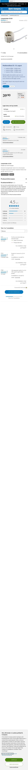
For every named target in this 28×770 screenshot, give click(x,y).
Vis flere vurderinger (14, 291)
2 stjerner (5, 218)
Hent (7, 122)
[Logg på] (22, 9)
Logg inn (12, 86)
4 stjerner (5, 213)
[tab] (4, 1)
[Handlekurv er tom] (26, 9)
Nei (24, 247)
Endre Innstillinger (14, 767)
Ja (20, 247)
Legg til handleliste (23, 52)
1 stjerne (5, 220)
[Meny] (2, 9)
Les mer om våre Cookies (7, 753)
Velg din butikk (7, 116)
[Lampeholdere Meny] (9, 15)
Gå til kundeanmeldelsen (8, 142)
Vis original (17, 259)
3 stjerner (5, 215)
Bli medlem (6, 86)
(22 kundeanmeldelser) (6, 22)
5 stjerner (5, 211)
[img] (26, 38)
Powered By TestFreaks (19, 287)
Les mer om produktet (6, 59)
